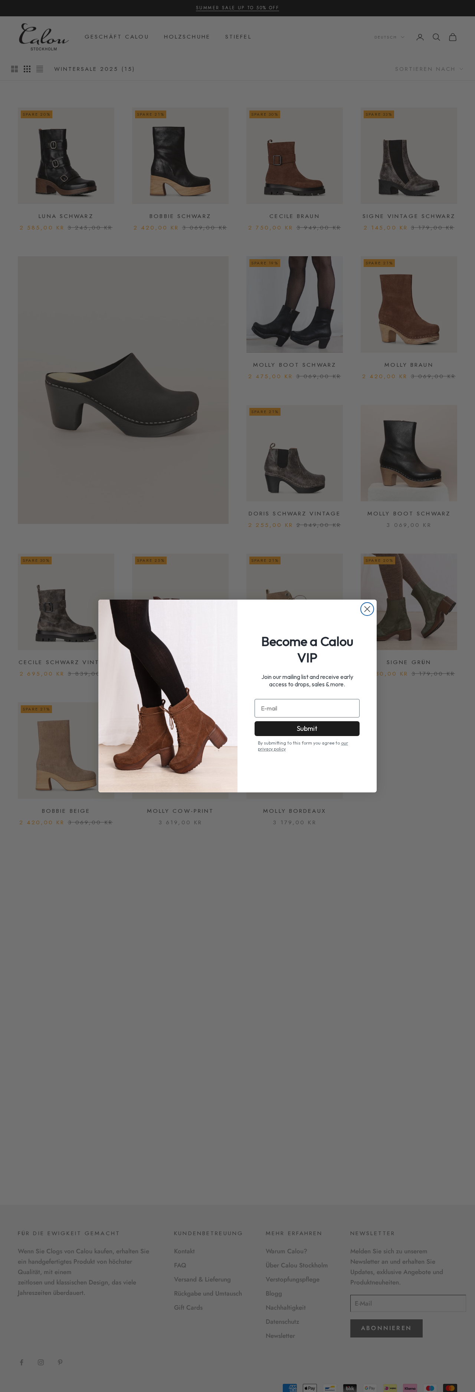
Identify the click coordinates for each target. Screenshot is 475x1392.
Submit (307, 728)
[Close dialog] (367, 609)
